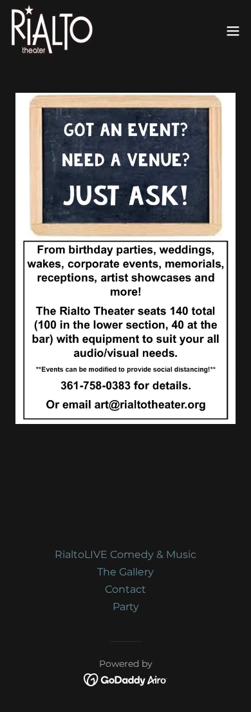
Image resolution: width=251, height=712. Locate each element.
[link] (51, 31)
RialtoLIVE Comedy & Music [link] (125, 554)
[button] (233, 31)
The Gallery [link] (125, 572)
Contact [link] (125, 589)
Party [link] (126, 607)
